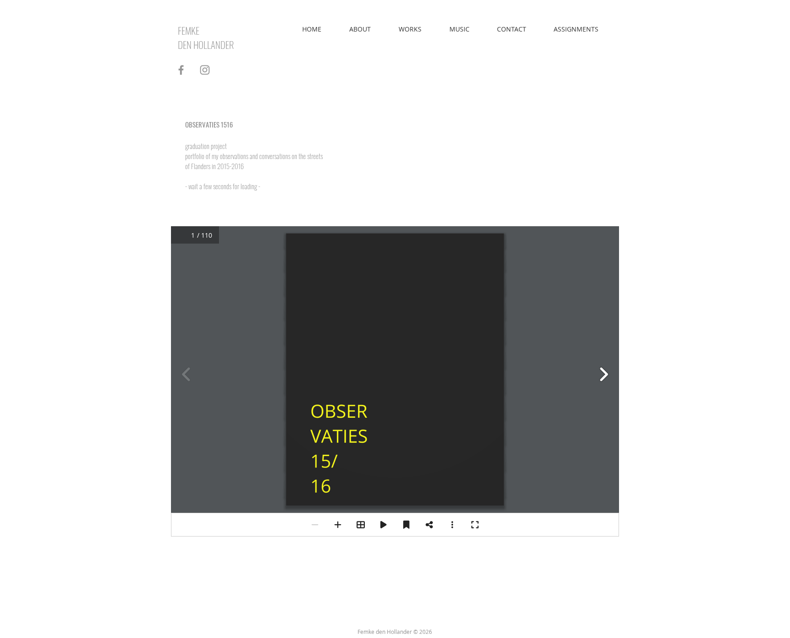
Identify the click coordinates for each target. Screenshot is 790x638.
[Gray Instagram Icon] (204, 70)
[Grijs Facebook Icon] (181, 70)
